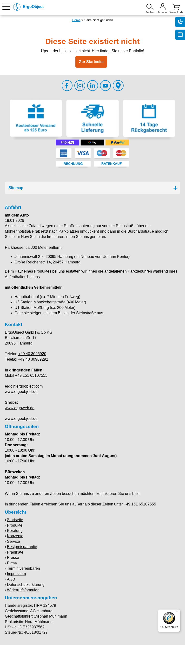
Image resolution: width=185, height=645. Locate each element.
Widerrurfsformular (23, 590)
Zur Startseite (91, 62)
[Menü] (177, 612)
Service (13, 541)
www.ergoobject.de (21, 392)
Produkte (14, 525)
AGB (11, 579)
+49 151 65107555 (31, 375)
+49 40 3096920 (32, 354)
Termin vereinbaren (23, 568)
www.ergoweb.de (19, 408)
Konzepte (15, 536)
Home (76, 20)
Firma (12, 563)
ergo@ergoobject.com (24, 386)
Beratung (15, 531)
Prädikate (15, 552)
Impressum (16, 574)
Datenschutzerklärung (26, 584)
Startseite (15, 520)
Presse (13, 558)
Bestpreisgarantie (22, 547)
